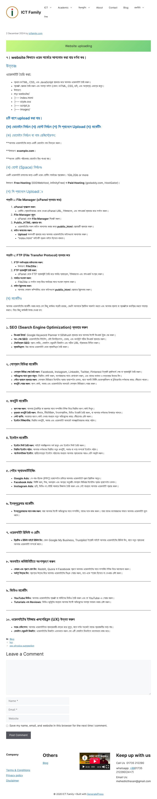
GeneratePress (95, 794)
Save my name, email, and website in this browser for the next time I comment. (58, 725)
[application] (95, 761)
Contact (113, 7)
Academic (63, 7)
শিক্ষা (46, 16)
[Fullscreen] (107, 766)
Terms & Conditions (18, 770)
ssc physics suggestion (22, 645)
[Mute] (103, 766)
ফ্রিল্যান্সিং (82, 7)
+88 (132, 768)
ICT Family (31, 12)
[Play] (83, 766)
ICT (46, 7)
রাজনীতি (137, 7)
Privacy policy (14, 775)
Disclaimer (12, 780)
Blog (125, 7)
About (99, 7)
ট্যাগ (11, 642)
